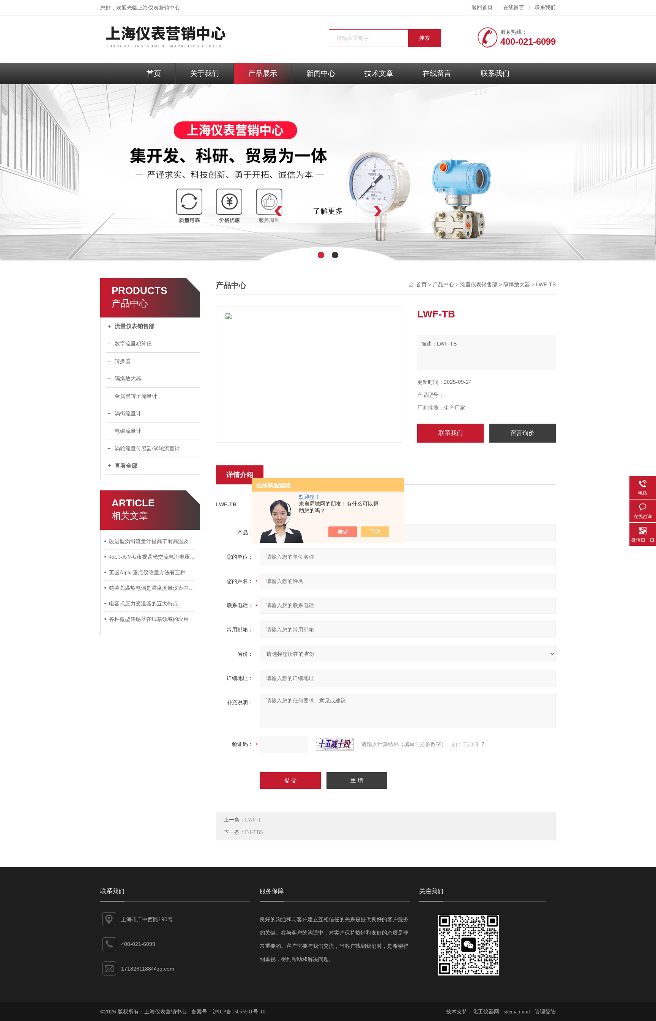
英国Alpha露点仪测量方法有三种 (147, 572)
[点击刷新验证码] (335, 744)
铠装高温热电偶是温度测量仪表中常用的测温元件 (152, 588)
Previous (262, 211)
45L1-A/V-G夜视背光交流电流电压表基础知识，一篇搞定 (152, 557)
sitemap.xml (517, 1012)
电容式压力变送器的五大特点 (143, 603)
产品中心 (443, 284)
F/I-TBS (254, 832)
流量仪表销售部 (135, 326)
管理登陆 (545, 1012)
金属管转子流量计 (136, 396)
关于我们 (204, 73)
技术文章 (378, 73)
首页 (154, 73)
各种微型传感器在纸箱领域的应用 (149, 619)
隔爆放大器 (128, 379)
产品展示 (262, 73)
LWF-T (253, 820)
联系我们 (545, 7)
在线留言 (513, 7)
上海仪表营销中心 (158, 8)
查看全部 (126, 466)
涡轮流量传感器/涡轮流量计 (147, 448)
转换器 (123, 361)
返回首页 (482, 7)
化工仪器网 (486, 1012)
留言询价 (522, 433)
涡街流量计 (128, 413)
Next (394, 211)
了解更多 (328, 211)
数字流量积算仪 (133, 344)
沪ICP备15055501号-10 (239, 1012)
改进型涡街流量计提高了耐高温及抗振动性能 (152, 541)
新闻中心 (320, 73)
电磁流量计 (128, 431)
